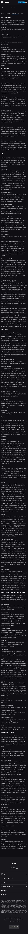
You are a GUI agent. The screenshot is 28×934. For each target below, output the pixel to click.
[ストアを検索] (2, 7)
